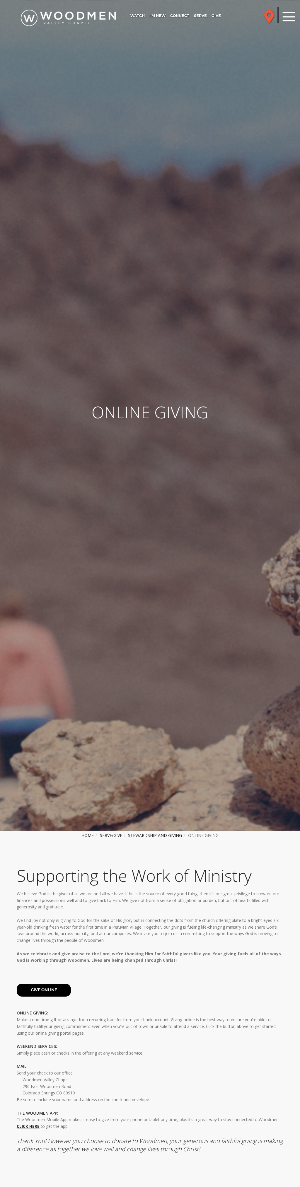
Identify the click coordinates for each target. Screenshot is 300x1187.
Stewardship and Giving (155, 835)
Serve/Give (111, 835)
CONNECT (179, 15)
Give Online (44, 989)
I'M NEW (157, 15)
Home (87, 835)
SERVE (200, 15)
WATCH (137, 15)
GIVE (216, 15)
